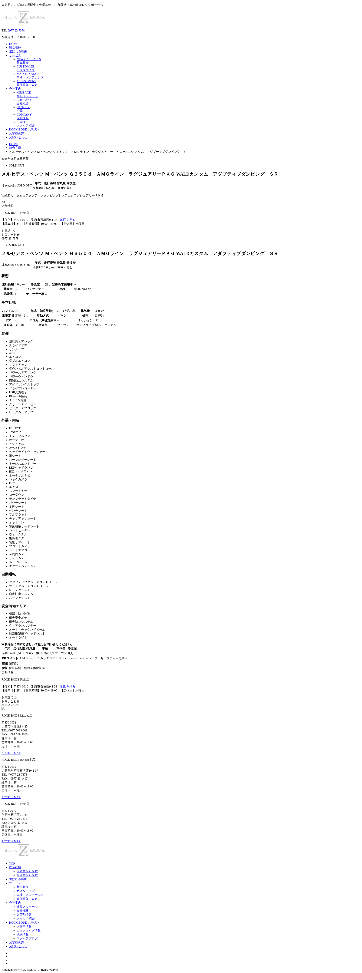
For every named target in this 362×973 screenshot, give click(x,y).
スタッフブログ (27, 938)
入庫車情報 (24, 926)
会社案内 (15, 88)
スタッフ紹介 (26, 918)
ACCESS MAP (11, 753)
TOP (12, 863)
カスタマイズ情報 (29, 930)
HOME (13, 43)
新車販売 (23, 887)
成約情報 (23, 934)
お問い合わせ (18, 137)
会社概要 (23, 910)
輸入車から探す (27, 875)
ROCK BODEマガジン (24, 129)
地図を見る (67, 219)
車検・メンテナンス (30, 894)
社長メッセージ (27, 906)
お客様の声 (16, 133)
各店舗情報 (24, 914)
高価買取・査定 (27, 898)
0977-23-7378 (16, 30)
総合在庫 (15, 47)
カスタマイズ (26, 890)
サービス (15, 55)
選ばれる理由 (18, 51)
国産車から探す (27, 871)
